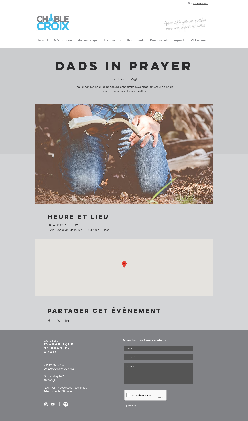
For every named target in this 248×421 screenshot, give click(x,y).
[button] (113, 40)
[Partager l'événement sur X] (58, 320)
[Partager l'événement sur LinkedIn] (67, 320)
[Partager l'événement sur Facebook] (49, 320)
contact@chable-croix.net (59, 368)
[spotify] (65, 404)
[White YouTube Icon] (52, 404)
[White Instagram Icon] (46, 404)
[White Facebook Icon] (59, 404)
